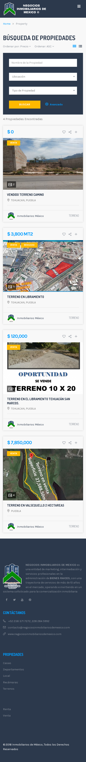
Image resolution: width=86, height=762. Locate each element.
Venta (7, 715)
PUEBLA (16, 511)
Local (6, 676)
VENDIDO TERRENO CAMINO (25, 195)
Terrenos (8, 688)
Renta (7, 709)
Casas (7, 663)
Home (6, 23)
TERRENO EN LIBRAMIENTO (25, 297)
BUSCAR (24, 104)
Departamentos (13, 669)
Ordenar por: (15, 46)
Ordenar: (43, 46)
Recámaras (10, 682)
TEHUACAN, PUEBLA (23, 200)
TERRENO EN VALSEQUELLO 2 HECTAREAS (35, 505)
